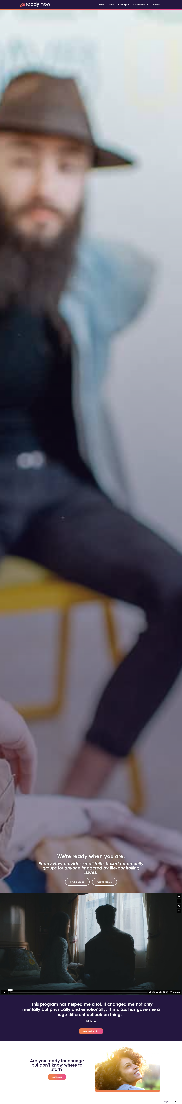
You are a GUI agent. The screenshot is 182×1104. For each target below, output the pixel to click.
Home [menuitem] (101, 4)
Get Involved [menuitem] (139, 4)
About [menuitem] (111, 4)
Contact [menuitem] (156, 4)
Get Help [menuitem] (122, 4)
